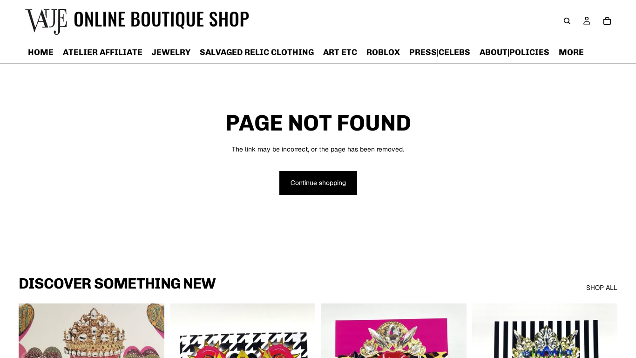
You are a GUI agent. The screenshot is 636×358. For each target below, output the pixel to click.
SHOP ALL (601, 287)
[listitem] (571, 52)
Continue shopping (318, 183)
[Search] (567, 21)
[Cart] (607, 21)
